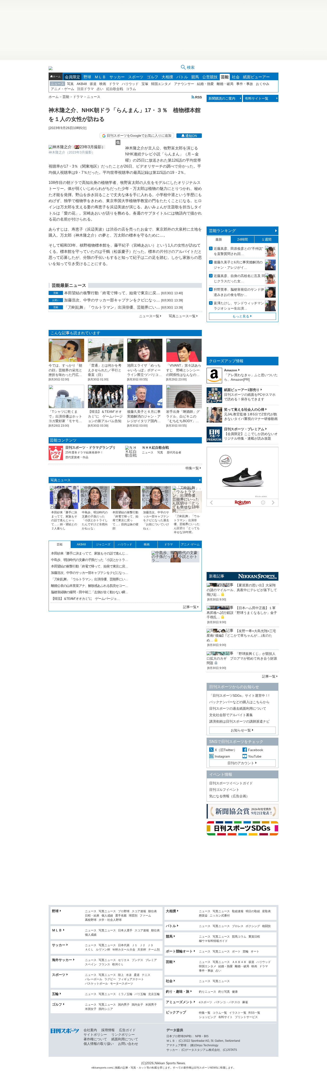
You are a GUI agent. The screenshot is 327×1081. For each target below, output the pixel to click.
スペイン (90, 964)
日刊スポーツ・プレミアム (244, 429)
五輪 (55, 994)
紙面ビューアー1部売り (241, 390)
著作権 (187, 1067)
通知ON (191, 136)
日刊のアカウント (240, 763)
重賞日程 (254, 936)
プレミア (151, 960)
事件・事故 (244, 84)
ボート (236, 951)
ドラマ (114, 84)
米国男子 (151, 1004)
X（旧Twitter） (226, 750)
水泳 (129, 975)
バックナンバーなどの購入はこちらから (239, 702)
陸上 (121, 975)
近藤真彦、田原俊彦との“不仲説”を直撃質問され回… (238, 251)
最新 (218, 239)
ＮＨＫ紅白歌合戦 (155, 447)
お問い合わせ (128, 1043)
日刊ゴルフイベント (224, 790)
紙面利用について (124, 1039)
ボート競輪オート (179, 951)
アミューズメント (179, 1002)
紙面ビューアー (256, 77)
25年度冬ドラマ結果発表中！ (84, 452)
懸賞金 (203, 915)
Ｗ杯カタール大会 (123, 949)
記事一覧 (190, 607)
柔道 (137, 975)
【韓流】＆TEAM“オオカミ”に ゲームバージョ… (85, 598)
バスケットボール (96, 983)
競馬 (195, 77)
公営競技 (210, 77)
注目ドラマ (85, 89)
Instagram (222, 756)
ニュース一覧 (149, 316)
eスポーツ (205, 1002)
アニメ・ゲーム (62, 89)
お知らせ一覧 (241, 730)
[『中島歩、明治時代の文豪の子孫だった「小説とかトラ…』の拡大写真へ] (175, 575)
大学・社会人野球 (110, 920)
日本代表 (124, 945)
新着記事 (216, 576)
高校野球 (90, 920)
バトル (182, 77)
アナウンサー (184, 84)
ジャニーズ (103, 544)
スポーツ (135, 77)
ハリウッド (130, 84)
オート (255, 951)
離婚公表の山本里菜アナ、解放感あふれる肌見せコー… (89, 586)
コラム (131, 89)
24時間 (242, 239)
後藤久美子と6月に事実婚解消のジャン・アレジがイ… (238, 264)
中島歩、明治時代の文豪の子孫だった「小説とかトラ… (89, 560)
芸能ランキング (222, 231)
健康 (235, 991)
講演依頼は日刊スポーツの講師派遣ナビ (239, 721)
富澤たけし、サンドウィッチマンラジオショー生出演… (239, 305)
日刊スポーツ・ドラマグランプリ (90, 447)
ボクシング (253, 926)
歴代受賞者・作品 (76, 457)
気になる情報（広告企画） (229, 796)
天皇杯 (141, 949)
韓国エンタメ (161, 84)
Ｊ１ (134, 945)
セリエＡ (124, 960)
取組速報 (237, 911)
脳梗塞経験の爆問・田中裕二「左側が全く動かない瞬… (89, 592)
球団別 (133, 915)
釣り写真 (224, 991)
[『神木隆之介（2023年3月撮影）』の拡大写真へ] (84, 147)
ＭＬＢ (100, 77)
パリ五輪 (140, 994)
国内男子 (124, 1004)
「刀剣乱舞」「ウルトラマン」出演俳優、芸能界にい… (112, 307)
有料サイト (225, 1017)
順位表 (152, 911)
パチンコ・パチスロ (227, 1002)
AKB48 (82, 84)
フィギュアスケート (131, 979)
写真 (70, 84)
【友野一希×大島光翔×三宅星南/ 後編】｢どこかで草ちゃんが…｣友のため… (241, 635)
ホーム (57, 76)
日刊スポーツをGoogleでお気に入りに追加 (139, 135)
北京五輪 (154, 994)
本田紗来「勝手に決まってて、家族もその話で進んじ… (89, 553)
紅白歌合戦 (114, 89)
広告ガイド (127, 1030)
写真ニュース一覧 (182, 316)
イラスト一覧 (237, 1012)
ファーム (145, 915)
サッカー (117, 77)
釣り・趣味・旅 (177, 991)
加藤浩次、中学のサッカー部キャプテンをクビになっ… (112, 300)
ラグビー (110, 979)
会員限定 (72, 77)
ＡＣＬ (89, 949)
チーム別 (154, 949)
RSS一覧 (254, 1012)
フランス (104, 964)
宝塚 (144, 84)
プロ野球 (124, 911)
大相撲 (167, 77)
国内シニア (106, 1009)
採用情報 (108, 1030)
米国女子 (90, 1009)
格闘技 (266, 926)
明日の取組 (253, 911)
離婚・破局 (225, 84)
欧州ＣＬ (118, 964)
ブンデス (137, 960)
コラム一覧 (220, 1012)
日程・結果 (92, 915)
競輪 (245, 951)
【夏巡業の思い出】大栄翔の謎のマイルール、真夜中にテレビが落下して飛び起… (242, 589)
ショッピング (207, 1017)
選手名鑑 (121, 915)
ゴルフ (152, 77)
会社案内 (90, 1030)
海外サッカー (62, 960)
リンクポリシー (123, 1034)
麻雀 (245, 1002)
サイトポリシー (95, 1034)
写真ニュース (61, 480)
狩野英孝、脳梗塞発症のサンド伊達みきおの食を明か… (239, 292)
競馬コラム (239, 936)
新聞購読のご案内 (222, 98)
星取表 (266, 911)
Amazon (230, 370)
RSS (198, 97)
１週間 (266, 239)
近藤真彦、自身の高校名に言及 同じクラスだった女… (239, 278)
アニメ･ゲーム (190, 544)
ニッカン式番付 (220, 915)
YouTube (254, 756)
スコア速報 (139, 911)
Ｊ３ (150, 945)
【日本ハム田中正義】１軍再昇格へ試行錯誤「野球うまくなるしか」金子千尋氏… (242, 612)
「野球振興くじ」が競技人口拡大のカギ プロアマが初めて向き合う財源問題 (242, 658)
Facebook (255, 750)
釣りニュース (207, 991)
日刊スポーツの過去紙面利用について (237, 708)
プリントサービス (246, 1017)
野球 (87, 77)
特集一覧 (192, 468)
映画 (102, 84)
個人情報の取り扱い (99, 1043)
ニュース (57, 84)
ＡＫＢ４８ (239, 962)
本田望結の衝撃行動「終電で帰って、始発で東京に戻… (112, 293)
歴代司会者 (174, 452)
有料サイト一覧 (256, 98)
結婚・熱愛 (205, 84)
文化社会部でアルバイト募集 (231, 715)
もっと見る (240, 316)
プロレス (237, 926)
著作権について (95, 1039)
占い (100, 89)
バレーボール (93, 979)
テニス (146, 975)
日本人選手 (125, 930)
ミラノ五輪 (125, 994)
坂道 (93, 84)
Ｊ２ (142, 945)
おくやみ (262, 84)
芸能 (225, 77)
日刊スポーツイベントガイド (231, 783)
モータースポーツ (121, 983)
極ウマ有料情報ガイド (213, 941)
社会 (236, 77)
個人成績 (107, 915)
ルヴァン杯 (103, 949)
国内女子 (137, 1004)
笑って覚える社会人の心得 (244, 409)
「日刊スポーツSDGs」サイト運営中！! (239, 695)
